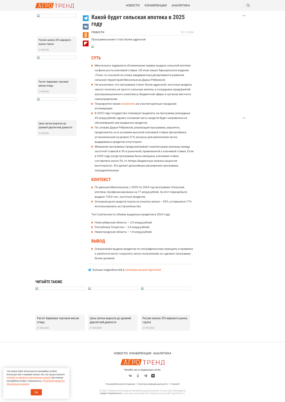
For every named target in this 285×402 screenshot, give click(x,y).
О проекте (174, 384)
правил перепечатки (111, 393)
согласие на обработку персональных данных (29, 377)
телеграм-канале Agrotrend (143, 269)
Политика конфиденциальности (153, 384)
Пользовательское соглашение (120, 384)
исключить (128, 103)
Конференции (156, 5)
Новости (133, 5)
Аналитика (181, 5)
